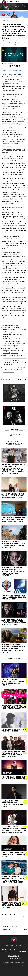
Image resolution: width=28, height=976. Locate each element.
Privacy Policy (6, 963)
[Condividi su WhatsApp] (10, 66)
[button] (19, 66)
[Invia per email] (22, 66)
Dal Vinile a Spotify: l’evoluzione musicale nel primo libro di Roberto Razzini (14, 369)
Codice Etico (21, 962)
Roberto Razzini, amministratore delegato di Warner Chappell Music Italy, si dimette (14, 350)
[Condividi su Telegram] (17, 66)
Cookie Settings (14, 963)
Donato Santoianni (7, 63)
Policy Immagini (20, 963)
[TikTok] (20, 958)
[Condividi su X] (15, 66)
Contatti (16, 962)
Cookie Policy (13, 963)
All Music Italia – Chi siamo (8, 962)
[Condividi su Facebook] (12, 66)
